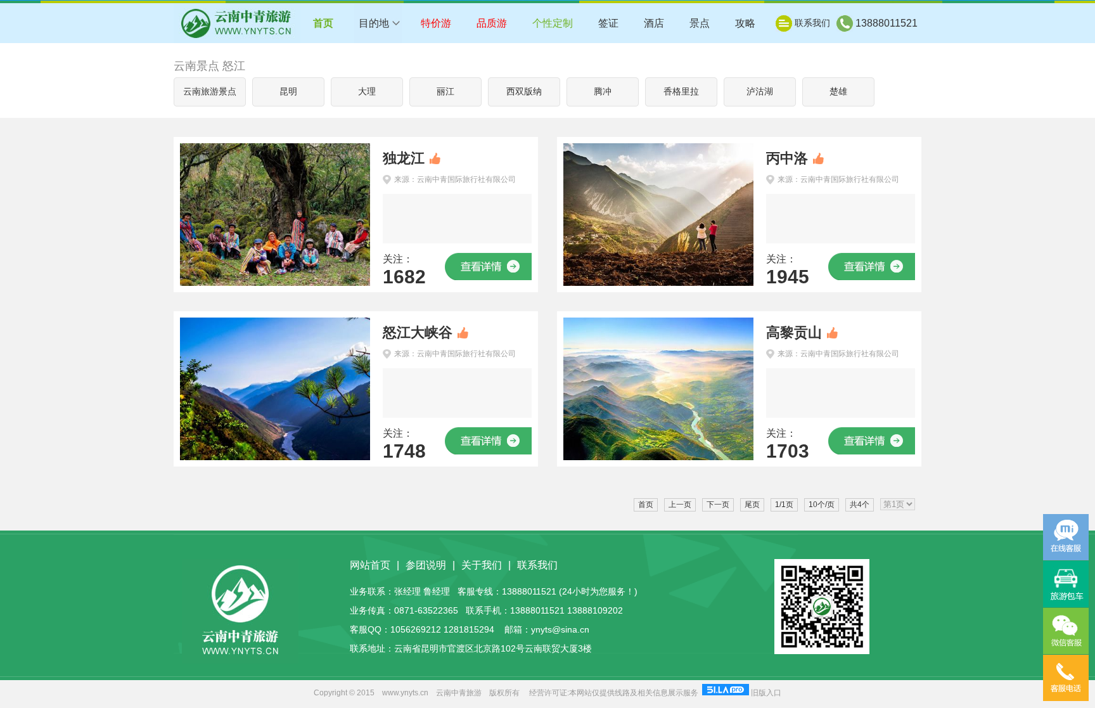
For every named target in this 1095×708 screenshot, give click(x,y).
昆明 (288, 91)
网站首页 (370, 565)
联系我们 (812, 23)
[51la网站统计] (725, 692)
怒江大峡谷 (417, 332)
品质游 (492, 23)
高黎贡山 (794, 332)
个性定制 (552, 23)
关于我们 (481, 565)
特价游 (436, 23)
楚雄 (838, 91)
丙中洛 (787, 158)
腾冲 (603, 91)
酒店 (654, 23)
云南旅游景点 (209, 91)
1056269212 (415, 629)
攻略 (745, 23)
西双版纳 (524, 91)
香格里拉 (681, 91)
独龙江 (404, 158)
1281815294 (469, 629)
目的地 (374, 23)
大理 (367, 91)
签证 (608, 23)
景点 (699, 23)
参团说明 (426, 565)
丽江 (445, 91)
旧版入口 (766, 692)
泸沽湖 (759, 91)
